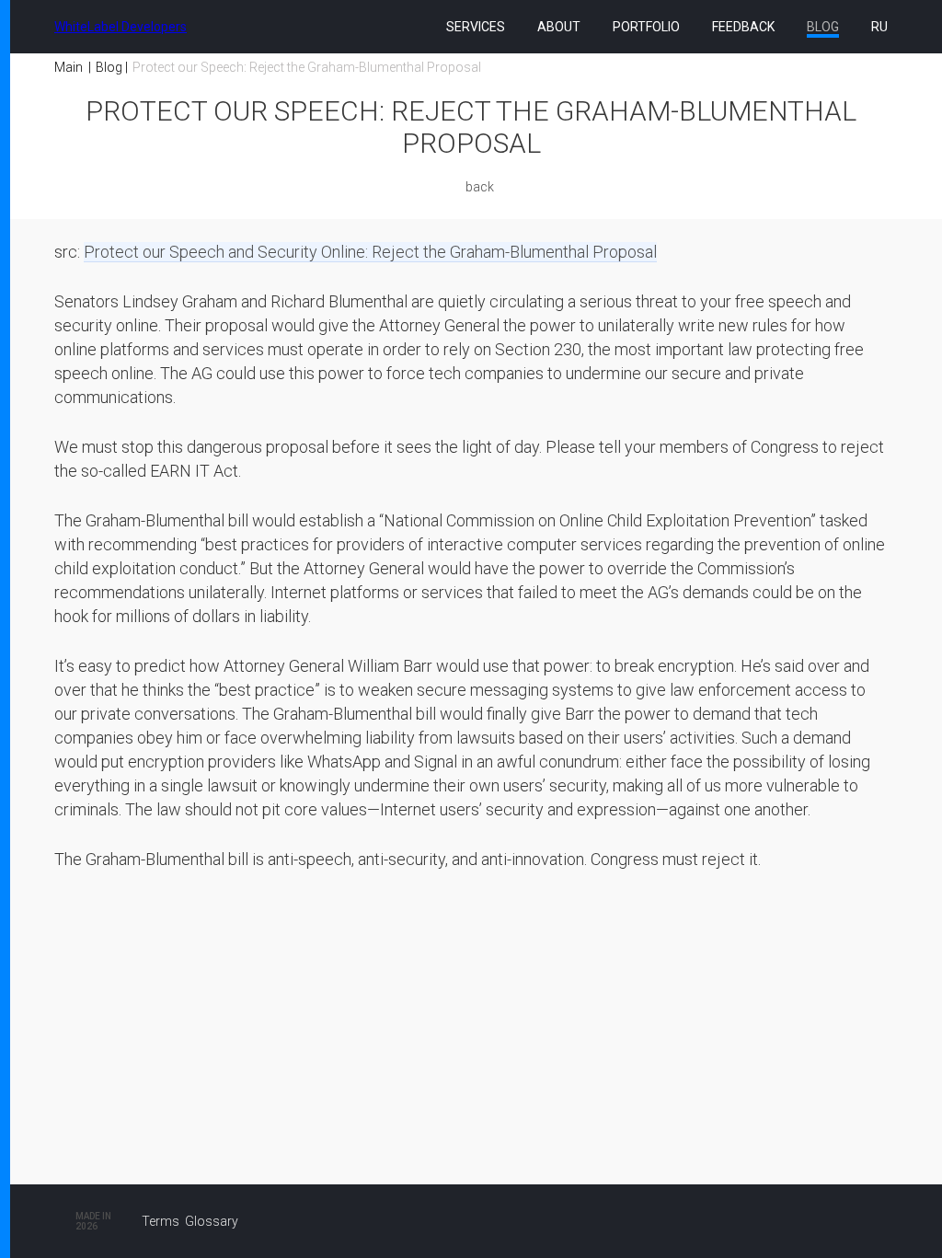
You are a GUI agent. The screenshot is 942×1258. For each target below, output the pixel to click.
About (558, 26)
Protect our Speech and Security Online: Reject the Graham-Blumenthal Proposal (370, 251)
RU (879, 26)
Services (475, 26)
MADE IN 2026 (93, 1221)
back (479, 186)
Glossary (211, 1221)
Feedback (743, 26)
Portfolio (646, 26)
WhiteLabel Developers (120, 26)
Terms (160, 1221)
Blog (823, 26)
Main (68, 67)
